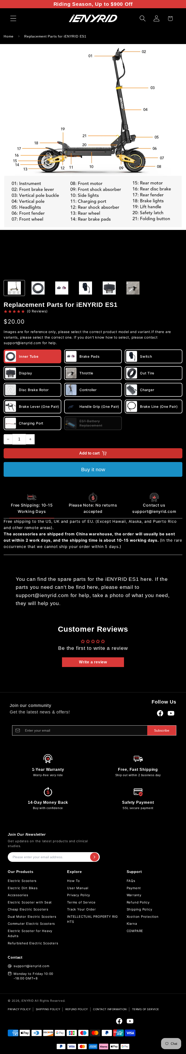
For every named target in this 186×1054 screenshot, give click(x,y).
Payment (134, 888)
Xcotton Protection (143, 916)
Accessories (18, 895)
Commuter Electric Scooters (31, 923)
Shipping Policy (139, 909)
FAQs (131, 881)
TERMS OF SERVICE (145, 1009)
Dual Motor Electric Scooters (32, 916)
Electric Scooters (22, 881)
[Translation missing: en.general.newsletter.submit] (94, 857)
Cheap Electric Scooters (28, 909)
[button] (13, 18)
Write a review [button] (93, 662)
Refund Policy (138, 902)
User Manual (77, 888)
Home (9, 36)
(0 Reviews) (37, 311)
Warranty (134, 895)
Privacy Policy (78, 895)
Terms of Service (81, 902)
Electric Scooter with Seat (30, 902)
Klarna (132, 923)
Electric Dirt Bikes (23, 888)
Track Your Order (81, 909)
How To (73, 881)
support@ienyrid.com (31, 966)
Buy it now (93, 469)
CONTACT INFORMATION (110, 1009)
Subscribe (161, 730)
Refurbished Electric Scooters (33, 943)
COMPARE (135, 931)
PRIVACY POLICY (19, 1009)
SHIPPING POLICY (48, 1009)
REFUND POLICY (76, 1009)
